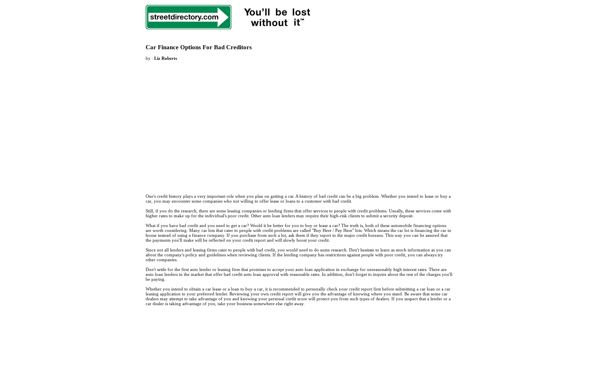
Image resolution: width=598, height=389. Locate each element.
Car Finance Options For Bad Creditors (199, 47)
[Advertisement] (214, 122)
